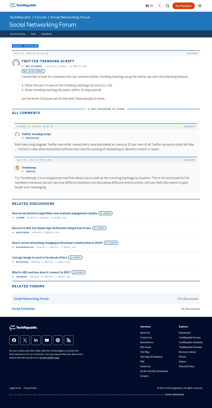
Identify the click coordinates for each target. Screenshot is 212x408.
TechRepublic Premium (190, 347)
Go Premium (183, 5)
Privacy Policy (30, 388)
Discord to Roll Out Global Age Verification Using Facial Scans (51, 228)
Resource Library (187, 351)
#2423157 (189, 160)
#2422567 (189, 126)
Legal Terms (15, 388)
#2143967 (192, 53)
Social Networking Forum (70, 17)
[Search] (167, 6)
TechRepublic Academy (191, 342)
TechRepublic (20, 17)
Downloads (184, 332)
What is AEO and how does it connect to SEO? (41, 272)
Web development (33, 71)
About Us (145, 332)
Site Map (144, 351)
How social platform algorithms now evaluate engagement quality (54, 213)
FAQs (33, 33)
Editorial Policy (186, 366)
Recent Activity (18, 33)
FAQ (142, 361)
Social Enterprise (23, 309)
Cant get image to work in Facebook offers (39, 257)
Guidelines (46, 33)
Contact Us (146, 337)
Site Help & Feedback (151, 356)
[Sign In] (159, 6)
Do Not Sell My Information (154, 371)
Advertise (145, 366)
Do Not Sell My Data (49, 357)
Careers (144, 376)
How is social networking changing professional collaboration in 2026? (57, 242)
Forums (41, 17)
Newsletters (146, 342)
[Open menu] (200, 6)
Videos (182, 361)
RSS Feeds (145, 347)
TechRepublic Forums (190, 337)
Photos (182, 356)
